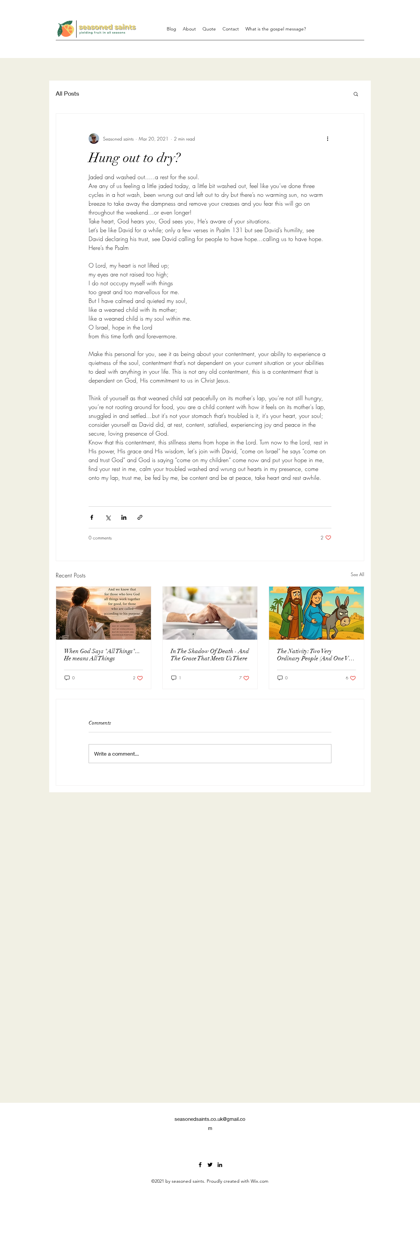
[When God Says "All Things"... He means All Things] (103, 613)
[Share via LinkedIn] (124, 517)
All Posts (67, 93)
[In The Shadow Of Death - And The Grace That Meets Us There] (210, 613)
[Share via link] (140, 517)
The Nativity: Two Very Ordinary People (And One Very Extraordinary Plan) (316, 655)
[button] (356, 93)
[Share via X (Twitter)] (108, 517)
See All (357, 574)
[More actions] (327, 138)
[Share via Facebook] (92, 517)
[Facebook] (200, 1164)
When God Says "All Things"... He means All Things (102, 655)
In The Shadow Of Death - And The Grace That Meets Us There (210, 655)
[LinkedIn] (220, 1164)
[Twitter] (210, 1164)
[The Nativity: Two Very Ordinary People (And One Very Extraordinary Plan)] (316, 613)
